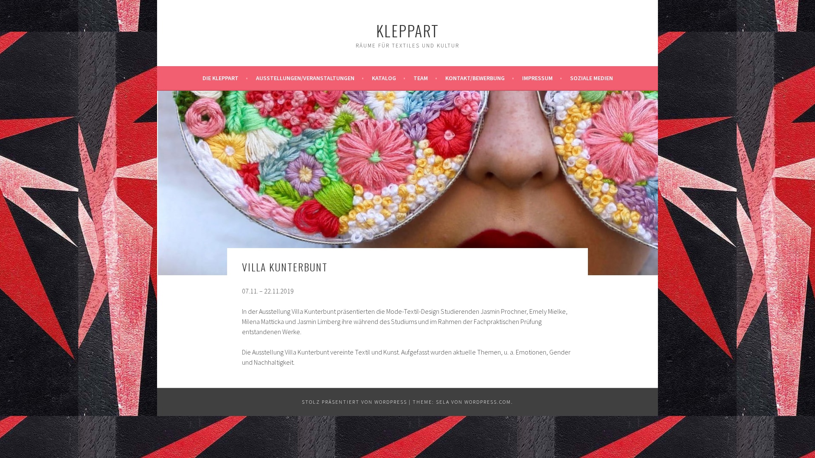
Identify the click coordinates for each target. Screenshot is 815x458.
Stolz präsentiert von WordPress (354, 402)
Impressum (537, 78)
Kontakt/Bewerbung (475, 78)
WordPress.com (487, 402)
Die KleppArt (220, 78)
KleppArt (407, 30)
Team (420, 78)
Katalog (384, 78)
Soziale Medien (591, 78)
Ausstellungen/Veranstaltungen (305, 78)
